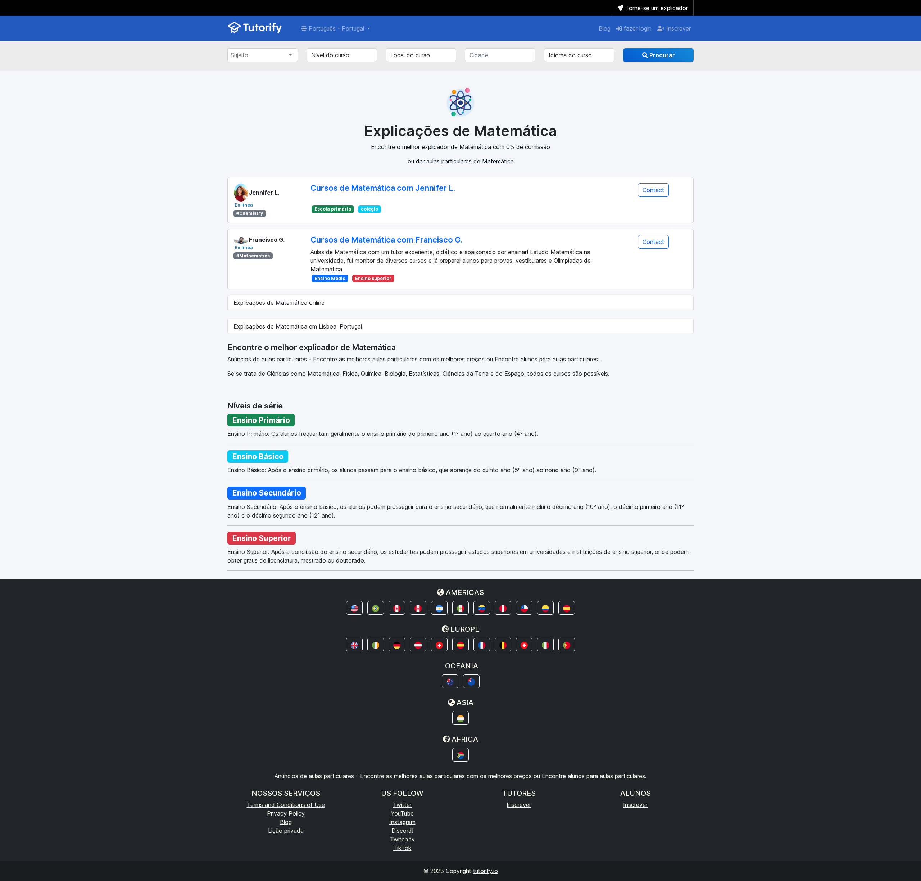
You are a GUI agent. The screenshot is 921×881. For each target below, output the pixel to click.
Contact (653, 190)
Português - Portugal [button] (336, 28)
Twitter (402, 804)
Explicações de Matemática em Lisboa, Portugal (297, 326)
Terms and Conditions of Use (286, 804)
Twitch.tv (402, 839)
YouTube (402, 813)
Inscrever (677, 28)
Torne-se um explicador (655, 8)
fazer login (637, 28)
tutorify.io (485, 871)
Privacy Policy (286, 813)
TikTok (402, 847)
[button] (354, 608)
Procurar (661, 55)
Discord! (402, 830)
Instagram (402, 822)
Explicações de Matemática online (279, 302)
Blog (605, 28)
